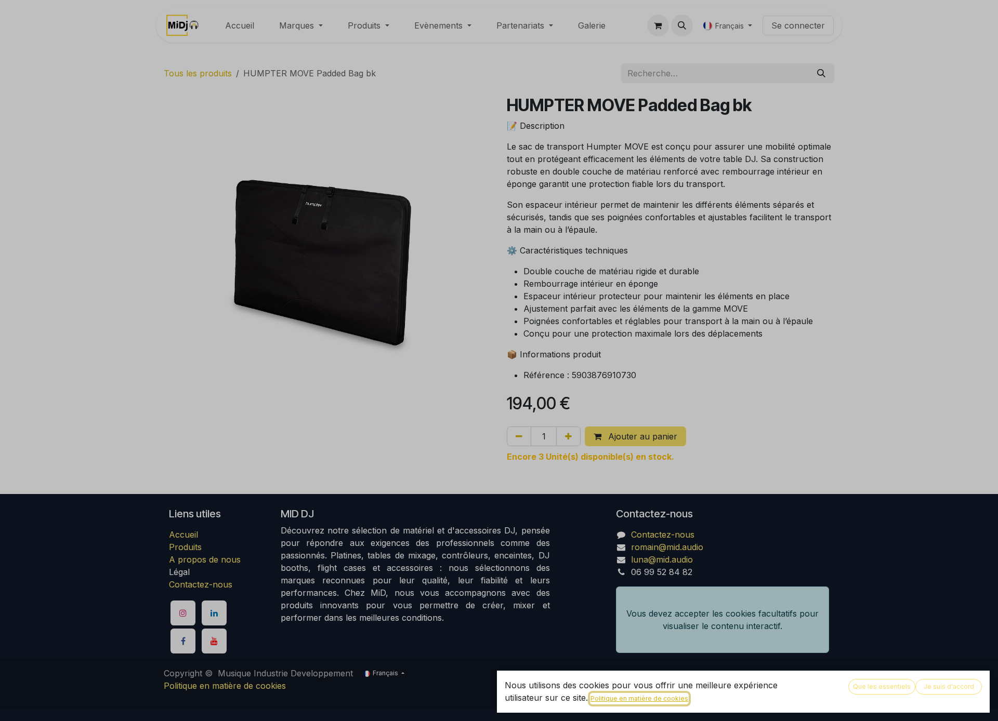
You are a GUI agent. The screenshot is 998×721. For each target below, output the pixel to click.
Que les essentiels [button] (882, 686)
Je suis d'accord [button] (949, 686)
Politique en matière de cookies (639, 698)
